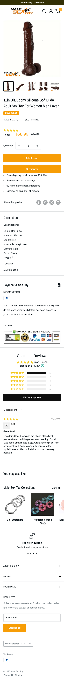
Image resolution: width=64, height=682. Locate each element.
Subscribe (14, 627)
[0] (58, 11)
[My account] (51, 11)
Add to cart (32, 158)
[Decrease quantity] (19, 145)
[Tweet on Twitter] (51, 202)
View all (56, 488)
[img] (10, 419)
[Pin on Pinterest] (45, 202)
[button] (10, 130)
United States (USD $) (15, 644)
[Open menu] (5, 11)
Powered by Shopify (12, 675)
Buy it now (32, 169)
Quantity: (8, 145)
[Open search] (44, 11)
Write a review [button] (32, 397)
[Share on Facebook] (38, 202)
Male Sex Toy (11, 120)
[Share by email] (58, 202)
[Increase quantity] (37, 145)
